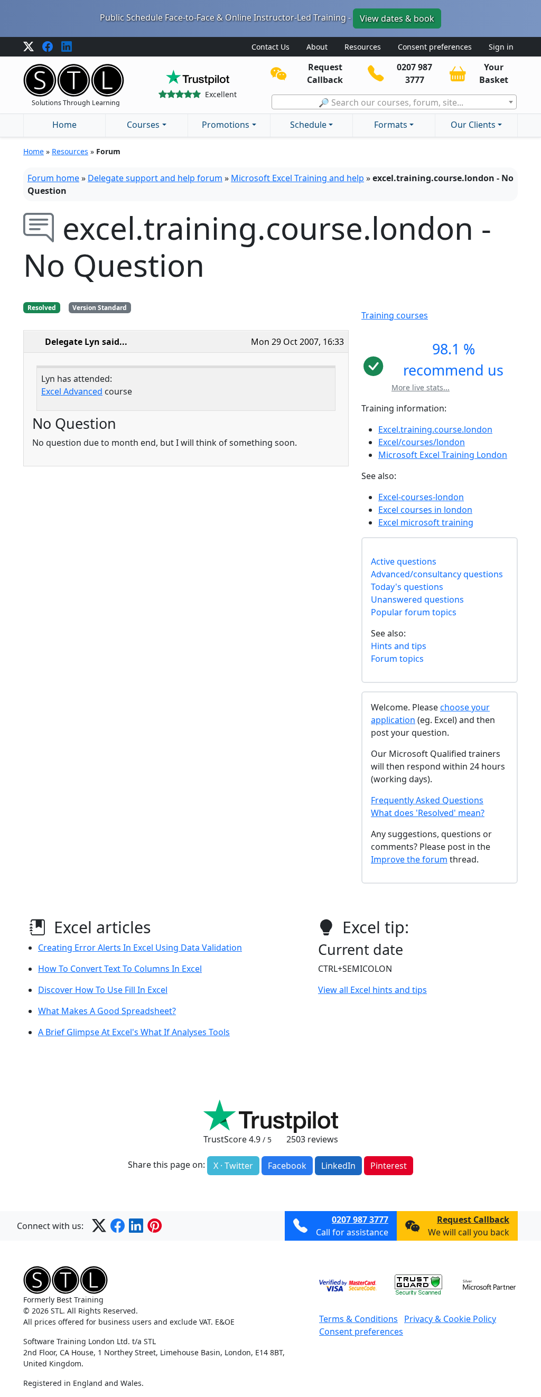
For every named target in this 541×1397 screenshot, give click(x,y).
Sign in (501, 47)
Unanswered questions (417, 599)
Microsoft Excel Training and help (297, 178)
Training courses (394, 315)
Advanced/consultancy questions (437, 574)
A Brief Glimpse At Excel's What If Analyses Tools (134, 1032)
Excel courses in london (425, 509)
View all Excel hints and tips (372, 990)
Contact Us (270, 47)
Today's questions (407, 587)
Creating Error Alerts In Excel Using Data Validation (140, 947)
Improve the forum (409, 859)
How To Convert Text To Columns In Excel (120, 968)
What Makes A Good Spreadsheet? (107, 1011)
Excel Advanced (71, 391)
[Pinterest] (154, 1225)
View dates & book (397, 18)
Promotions (225, 124)
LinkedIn (338, 1165)
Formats (390, 124)
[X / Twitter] (28, 47)
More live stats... (420, 387)
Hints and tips (398, 646)
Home (64, 124)
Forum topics (397, 658)
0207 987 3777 (360, 1219)
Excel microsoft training (425, 522)
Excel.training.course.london (435, 429)
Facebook (287, 1165)
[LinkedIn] (66, 47)
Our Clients (473, 124)
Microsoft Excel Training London (442, 455)
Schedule (308, 124)
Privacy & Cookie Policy (450, 1319)
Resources (362, 47)
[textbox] (394, 102)
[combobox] (394, 102)
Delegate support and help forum (155, 178)
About (317, 47)
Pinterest (388, 1165)
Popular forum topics (413, 612)
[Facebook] (47, 47)
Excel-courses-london (421, 497)
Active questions (403, 561)
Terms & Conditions (358, 1319)
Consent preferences (435, 47)
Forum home (53, 178)
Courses (143, 124)
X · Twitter (233, 1165)
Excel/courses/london (421, 442)
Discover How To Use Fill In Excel (102, 990)
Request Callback (473, 1219)
